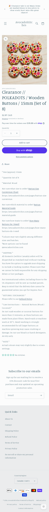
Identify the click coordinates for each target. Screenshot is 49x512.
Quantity (5, 128)
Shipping (5, 118)
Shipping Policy (12, 431)
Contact (8, 425)
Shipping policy (39, 504)
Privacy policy (12, 504)
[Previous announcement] (5, 9)
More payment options (24, 157)
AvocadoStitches (14, 500)
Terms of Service (12, 443)
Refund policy (41, 500)
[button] (5, 23)
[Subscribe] (41, 395)
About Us (9, 419)
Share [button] (7, 164)
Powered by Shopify (27, 500)
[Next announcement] (44, 9)
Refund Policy (25, 299)
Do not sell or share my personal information (19, 456)
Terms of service (25, 504)
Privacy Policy (11, 448)
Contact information (25, 508)
